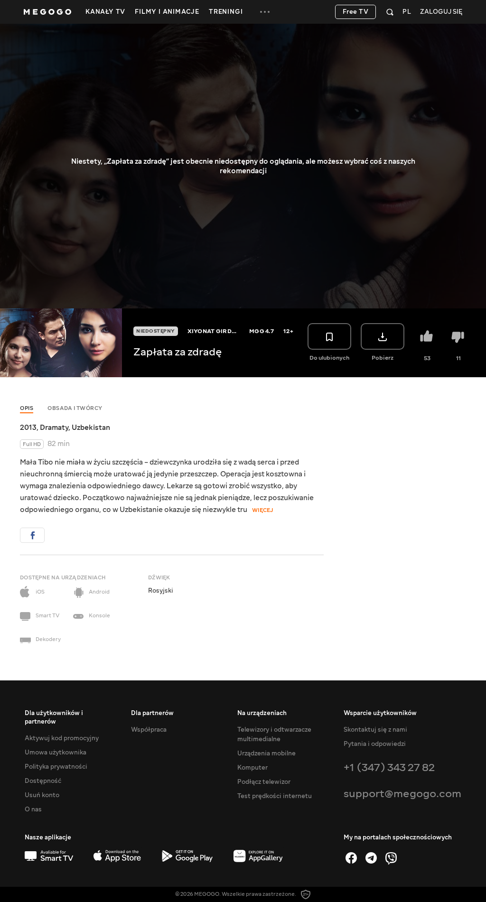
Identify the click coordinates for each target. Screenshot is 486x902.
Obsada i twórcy (75, 408)
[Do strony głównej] (47, 12)
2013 (28, 427)
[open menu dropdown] (265, 12)
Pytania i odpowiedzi (375, 744)
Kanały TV (105, 12)
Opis (26, 408)
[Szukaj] (390, 11)
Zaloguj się (441, 12)
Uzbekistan (91, 427)
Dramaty (54, 427)
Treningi (226, 12)
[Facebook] (351, 857)
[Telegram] (371, 857)
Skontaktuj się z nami (375, 729)
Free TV (356, 12)
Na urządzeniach (262, 713)
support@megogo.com (402, 793)
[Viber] (391, 857)
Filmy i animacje (167, 12)
